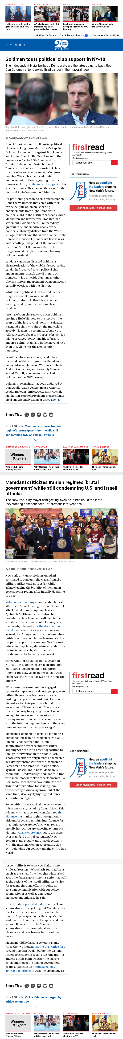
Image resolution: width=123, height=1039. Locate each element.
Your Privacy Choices (70, 35)
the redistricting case (46, 184)
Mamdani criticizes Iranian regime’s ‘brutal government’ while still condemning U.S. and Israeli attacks (33, 430)
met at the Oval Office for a (47, 946)
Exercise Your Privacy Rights (106, 35)
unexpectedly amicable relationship (30, 968)
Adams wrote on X (29, 832)
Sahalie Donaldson (22, 569)
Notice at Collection (46, 35)
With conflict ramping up (21, 602)
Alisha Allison (19, 137)
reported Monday (33, 904)
